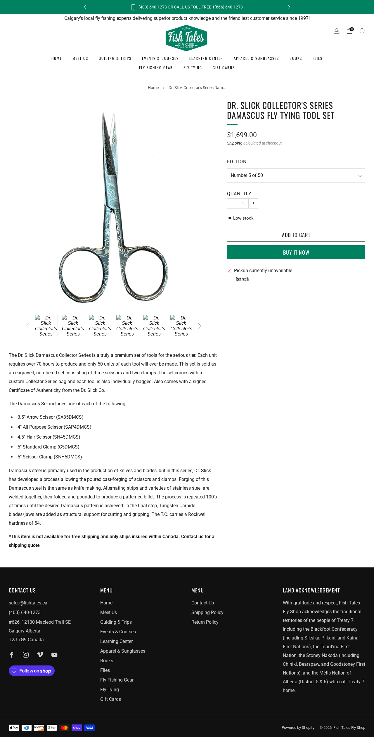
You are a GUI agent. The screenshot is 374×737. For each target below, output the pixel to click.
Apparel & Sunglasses (256, 58)
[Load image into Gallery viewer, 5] (154, 326)
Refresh (242, 279)
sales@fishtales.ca (28, 603)
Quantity (239, 194)
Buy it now (296, 252)
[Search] (362, 31)
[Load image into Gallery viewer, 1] (46, 326)
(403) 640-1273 (25, 612)
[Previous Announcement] (85, 7)
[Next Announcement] (289, 7)
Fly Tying (192, 67)
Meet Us (80, 58)
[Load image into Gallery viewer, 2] (73, 326)
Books (296, 58)
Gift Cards (224, 67)
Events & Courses (160, 58)
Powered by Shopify (298, 727)
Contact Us (202, 603)
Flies (318, 58)
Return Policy (205, 622)
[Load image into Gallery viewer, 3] (100, 326)
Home (56, 58)
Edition (237, 161)
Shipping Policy (207, 612)
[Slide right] (199, 325)
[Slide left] (27, 325)
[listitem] (187, 7)
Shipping (235, 143)
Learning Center (206, 58)
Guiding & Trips (115, 58)
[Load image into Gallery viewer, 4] (127, 326)
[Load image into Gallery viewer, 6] (181, 326)
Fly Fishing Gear (156, 67)
